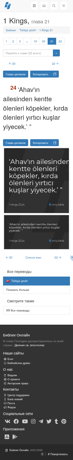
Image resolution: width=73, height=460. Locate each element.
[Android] (14, 436)
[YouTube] (25, 421)
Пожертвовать (59, 454)
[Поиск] (53, 5)
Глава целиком (16, 74)
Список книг (33, 257)
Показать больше (17, 290)
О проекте (14, 379)
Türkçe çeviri (27, 30)
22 (60, 41)
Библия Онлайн (19, 450)
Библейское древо (19, 363)
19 (35, 41)
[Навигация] (63, 5)
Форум (12, 407)
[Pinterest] (63, 421)
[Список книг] (34, 5)
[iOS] (7, 436)
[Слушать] (44, 5)
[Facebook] (16, 421)
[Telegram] (41, 421)
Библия (11, 30)
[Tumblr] (56, 421)
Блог (10, 359)
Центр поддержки (18, 395)
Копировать (40, 74)
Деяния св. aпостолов (29, 345)
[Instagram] (33, 421)
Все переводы (20, 310)
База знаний (15, 399)
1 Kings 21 (46, 30)
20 (43, 41)
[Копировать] (55, 74)
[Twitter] (49, 421)
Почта (11, 403)
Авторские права (18, 383)
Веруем (12, 375)
